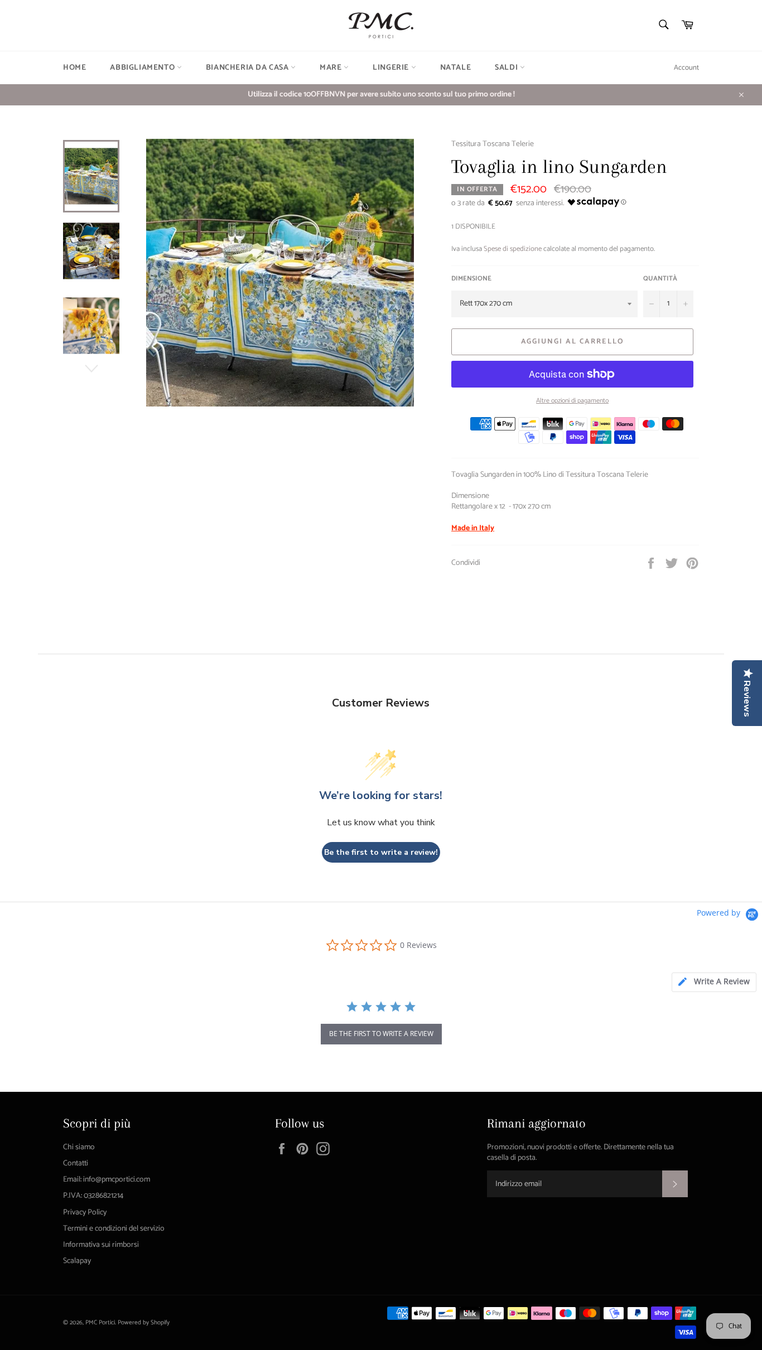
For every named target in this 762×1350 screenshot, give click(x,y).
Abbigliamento (143, 67)
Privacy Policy (85, 1212)
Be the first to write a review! (381, 852)
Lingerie (392, 67)
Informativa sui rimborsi (101, 1244)
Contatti (75, 1163)
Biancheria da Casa (248, 67)
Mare (332, 67)
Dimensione (471, 279)
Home (74, 67)
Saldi (507, 67)
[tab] (714, 982)
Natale (455, 67)
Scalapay (77, 1261)
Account (686, 68)
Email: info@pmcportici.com (106, 1179)
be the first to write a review (381, 1033)
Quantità (660, 279)
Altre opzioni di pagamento (572, 401)
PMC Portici (100, 1323)
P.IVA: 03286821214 (93, 1195)
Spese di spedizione (513, 249)
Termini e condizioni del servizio (114, 1228)
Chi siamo (79, 1147)
